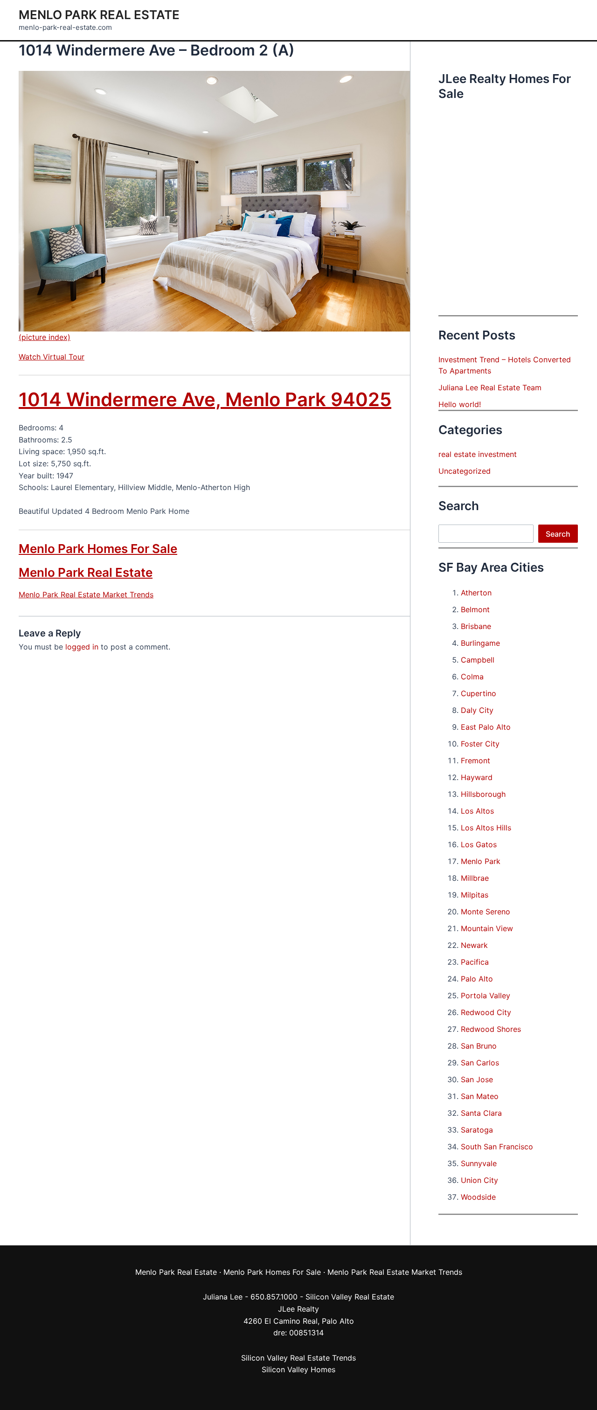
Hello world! (459, 404)
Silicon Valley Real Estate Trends (298, 1357)
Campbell (477, 659)
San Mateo (480, 1096)
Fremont (475, 760)
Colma (472, 676)
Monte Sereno (485, 911)
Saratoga (477, 1129)
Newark (474, 945)
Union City (479, 1180)
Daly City (477, 710)
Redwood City (486, 1012)
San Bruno (479, 1046)
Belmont (475, 609)
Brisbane (476, 626)
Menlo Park (480, 861)
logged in (81, 646)
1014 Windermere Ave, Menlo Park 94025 (205, 399)
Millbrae (475, 878)
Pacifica (475, 962)
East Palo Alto (486, 727)
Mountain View (487, 928)
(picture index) (44, 337)
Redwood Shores (491, 1029)
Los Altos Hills (486, 827)
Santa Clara (481, 1113)
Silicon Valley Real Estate (349, 1296)
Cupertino (478, 693)
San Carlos (480, 1062)
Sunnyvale (479, 1163)
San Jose (477, 1079)
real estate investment (477, 454)
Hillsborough (483, 794)
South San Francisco (497, 1146)
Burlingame (480, 643)
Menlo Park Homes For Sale (98, 548)
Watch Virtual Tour (51, 356)
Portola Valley (485, 995)
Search (558, 534)
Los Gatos (479, 844)
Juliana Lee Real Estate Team (489, 387)
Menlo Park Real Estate (99, 14)
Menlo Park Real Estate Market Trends (86, 594)
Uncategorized (464, 471)
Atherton (476, 592)
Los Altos (477, 811)
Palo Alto (477, 978)
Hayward (477, 777)
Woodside (478, 1197)
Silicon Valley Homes (298, 1369)
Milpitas (474, 894)
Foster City (480, 743)
